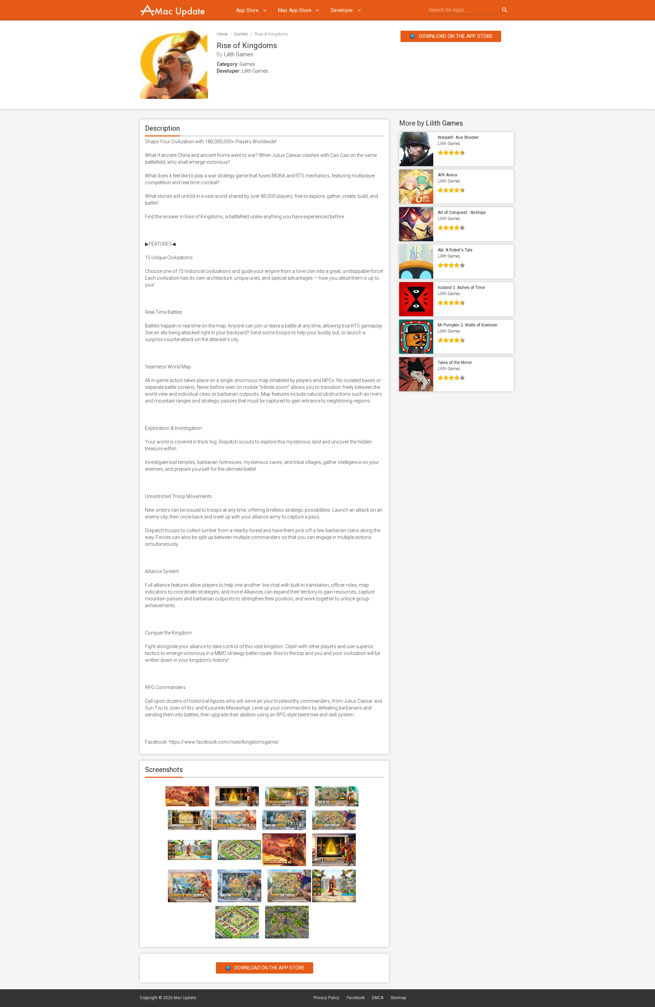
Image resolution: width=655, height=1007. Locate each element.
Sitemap (398, 997)
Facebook (356, 997)
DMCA (377, 997)
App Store (247, 10)
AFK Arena (447, 175)
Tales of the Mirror (455, 362)
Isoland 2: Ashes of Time (461, 287)
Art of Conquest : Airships (462, 212)
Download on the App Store (455, 36)
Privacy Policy (326, 997)
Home (222, 34)
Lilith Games (238, 54)
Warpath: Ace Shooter (458, 137)
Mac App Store (294, 10)
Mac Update (185, 997)
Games (241, 34)
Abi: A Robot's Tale (455, 250)
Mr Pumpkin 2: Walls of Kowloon (467, 325)
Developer (342, 10)
